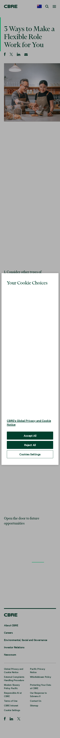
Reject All (30, 445)
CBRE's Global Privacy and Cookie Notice (29, 422)
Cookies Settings (30, 454)
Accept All (30, 435)
